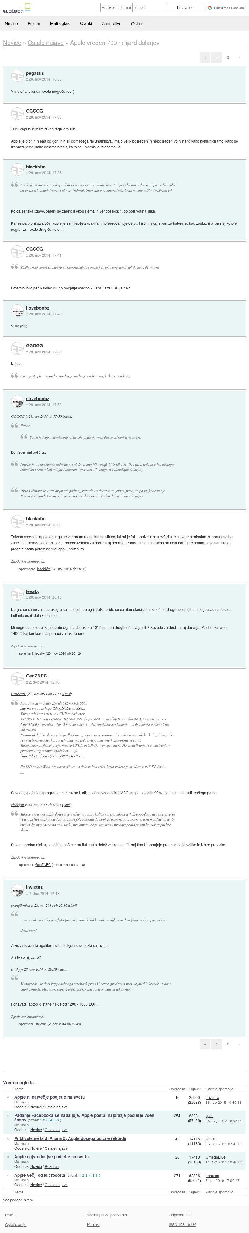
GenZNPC (36, 676)
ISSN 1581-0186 (182, 1224)
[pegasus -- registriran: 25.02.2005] (17, 76)
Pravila (11, 1214)
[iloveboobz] (17, 310)
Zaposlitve (111, 23)
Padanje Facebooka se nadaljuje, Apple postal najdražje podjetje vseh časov (84, 1117)
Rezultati (52, 1166)
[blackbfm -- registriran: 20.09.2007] (17, 169)
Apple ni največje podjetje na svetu (49, 1097)
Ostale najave (56, 1106)
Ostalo (137, 23)
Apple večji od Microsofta (39, 1175)
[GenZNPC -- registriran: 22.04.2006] (17, 678)
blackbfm (36, 167)
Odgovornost (179, 1214)
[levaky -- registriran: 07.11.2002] (17, 594)
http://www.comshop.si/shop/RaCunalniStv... (52, 708)
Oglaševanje (15, 1224)
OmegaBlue (216, 1156)
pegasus (35, 73)
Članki (86, 23)
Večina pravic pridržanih (107, 1214)
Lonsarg (212, 1175)
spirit (209, 1115)
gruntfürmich (20, 905)
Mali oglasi (60, 23)
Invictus (34, 887)
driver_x (212, 1097)
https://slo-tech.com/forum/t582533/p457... (51, 755)
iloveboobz (37, 308)
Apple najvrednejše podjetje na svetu (51, 1156)
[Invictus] (17, 890)
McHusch (21, 1102)
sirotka (211, 1138)
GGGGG (34, 111)
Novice (11, 23)
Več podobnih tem (18, 1199)
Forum (34, 23)
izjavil (67, 416)
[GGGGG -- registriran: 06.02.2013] (17, 113)
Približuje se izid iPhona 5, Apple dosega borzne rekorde (70, 1138)
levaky (32, 591)
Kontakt (93, 1224)
